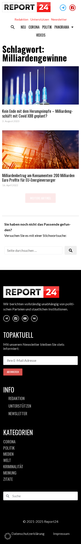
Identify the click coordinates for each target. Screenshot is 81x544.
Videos (40, 35)
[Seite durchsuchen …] (33, 250)
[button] (12, 27)
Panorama (61, 27)
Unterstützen (39, 19)
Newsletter (59, 19)
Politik (47, 27)
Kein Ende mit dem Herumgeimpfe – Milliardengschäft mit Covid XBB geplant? (37, 113)
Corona (34, 27)
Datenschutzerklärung (27, 533)
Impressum (61, 533)
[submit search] (71, 250)
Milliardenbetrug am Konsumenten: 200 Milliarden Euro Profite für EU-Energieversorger (38, 178)
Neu (23, 27)
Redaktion (21, 19)
